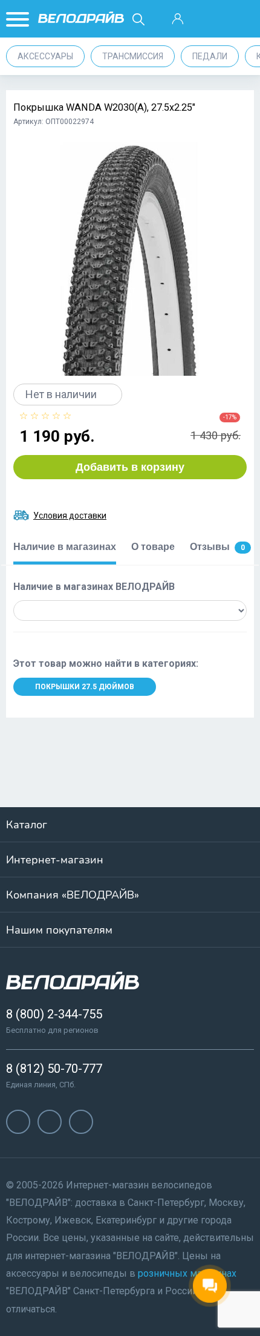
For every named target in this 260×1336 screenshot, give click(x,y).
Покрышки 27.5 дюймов (84, 687)
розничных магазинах (187, 1273)
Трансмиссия (132, 56)
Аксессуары (45, 56)
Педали (209, 56)
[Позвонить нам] (209, 19)
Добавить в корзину (130, 467)
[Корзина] (241, 19)
